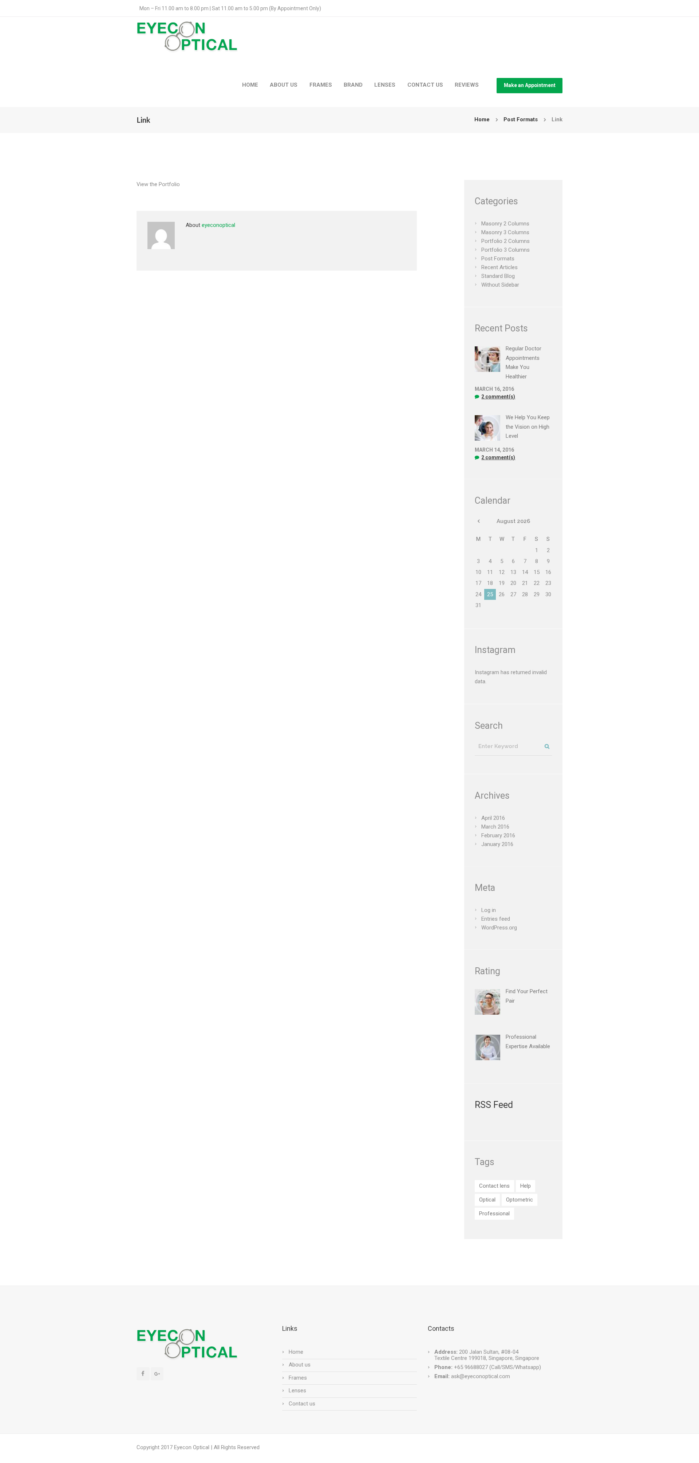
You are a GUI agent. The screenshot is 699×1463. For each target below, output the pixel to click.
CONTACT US (425, 85)
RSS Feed (494, 1105)
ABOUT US (283, 85)
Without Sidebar (500, 285)
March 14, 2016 (494, 450)
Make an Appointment (530, 85)
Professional (494, 1213)
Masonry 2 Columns (505, 223)
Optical (487, 1199)
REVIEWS (467, 85)
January (497, 844)
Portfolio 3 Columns (505, 250)
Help (525, 1186)
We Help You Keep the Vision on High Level (528, 426)
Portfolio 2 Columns (505, 241)
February (498, 835)
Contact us (302, 1403)
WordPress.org (499, 927)
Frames (298, 1377)
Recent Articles (499, 267)
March (495, 826)
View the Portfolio (158, 184)
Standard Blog (498, 276)
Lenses (297, 1390)
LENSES (384, 85)
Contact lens (494, 1186)
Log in (488, 910)
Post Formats (520, 119)
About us (300, 1364)
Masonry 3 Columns (505, 232)
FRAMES (320, 85)
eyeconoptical (218, 225)
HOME (250, 85)
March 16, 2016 (494, 389)
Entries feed (495, 919)
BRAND (353, 85)
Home (482, 119)
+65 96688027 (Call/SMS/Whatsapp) (497, 1367)
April (493, 818)
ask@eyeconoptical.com (480, 1376)
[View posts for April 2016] (478, 521)
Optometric (519, 1199)
